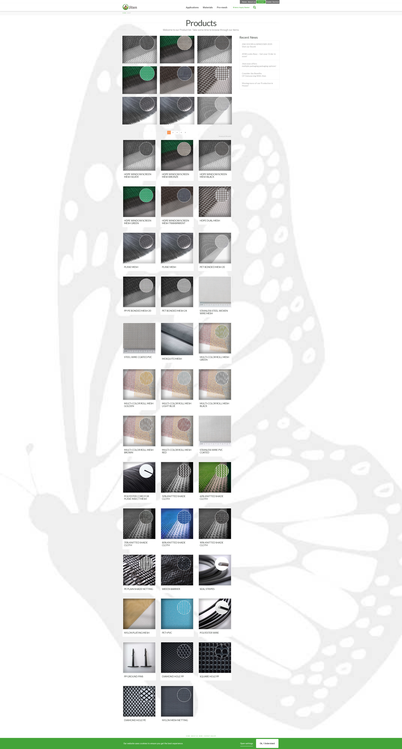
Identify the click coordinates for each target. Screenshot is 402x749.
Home (124, 13)
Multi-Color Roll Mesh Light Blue (176, 404)
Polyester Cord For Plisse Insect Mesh (136, 497)
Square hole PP (209, 676)
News (244, 2)
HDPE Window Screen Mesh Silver (137, 49)
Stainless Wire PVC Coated (211, 451)
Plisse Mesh (130, 110)
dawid (127, 60)
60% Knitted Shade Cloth (211, 497)
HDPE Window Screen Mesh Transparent (175, 80)
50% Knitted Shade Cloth (174, 497)
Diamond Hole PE (135, 720)
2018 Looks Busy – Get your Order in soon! (259, 55)
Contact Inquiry (210, 736)
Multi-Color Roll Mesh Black (214, 404)
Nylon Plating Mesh (136, 632)
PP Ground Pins (133, 676)
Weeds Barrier (171, 588)
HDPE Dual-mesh (208, 79)
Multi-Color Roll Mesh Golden (138, 404)
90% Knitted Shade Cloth (211, 544)
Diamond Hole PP (173, 676)
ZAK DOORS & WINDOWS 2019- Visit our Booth (257, 45)
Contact (261, 2)
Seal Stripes (207, 588)
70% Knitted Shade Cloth (136, 544)
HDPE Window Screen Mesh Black (212, 49)
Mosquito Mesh (172, 358)
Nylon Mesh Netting (175, 720)
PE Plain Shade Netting (138, 588)
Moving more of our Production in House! (257, 84)
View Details (140, 168)
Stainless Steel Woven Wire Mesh (214, 312)
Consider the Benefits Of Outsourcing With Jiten (254, 74)
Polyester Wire (209, 632)
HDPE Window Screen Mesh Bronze (175, 49)
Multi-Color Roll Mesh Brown (138, 451)
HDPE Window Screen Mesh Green (137, 80)
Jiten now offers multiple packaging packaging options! (259, 64)
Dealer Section (272, 2)
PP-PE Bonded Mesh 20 (137, 310)
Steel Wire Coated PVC (138, 356)
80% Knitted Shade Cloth (174, 544)
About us (252, 2)
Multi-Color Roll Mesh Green (214, 358)
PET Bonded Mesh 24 (174, 310)
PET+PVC (167, 632)
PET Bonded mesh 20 (209, 110)
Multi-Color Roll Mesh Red (176, 451)
